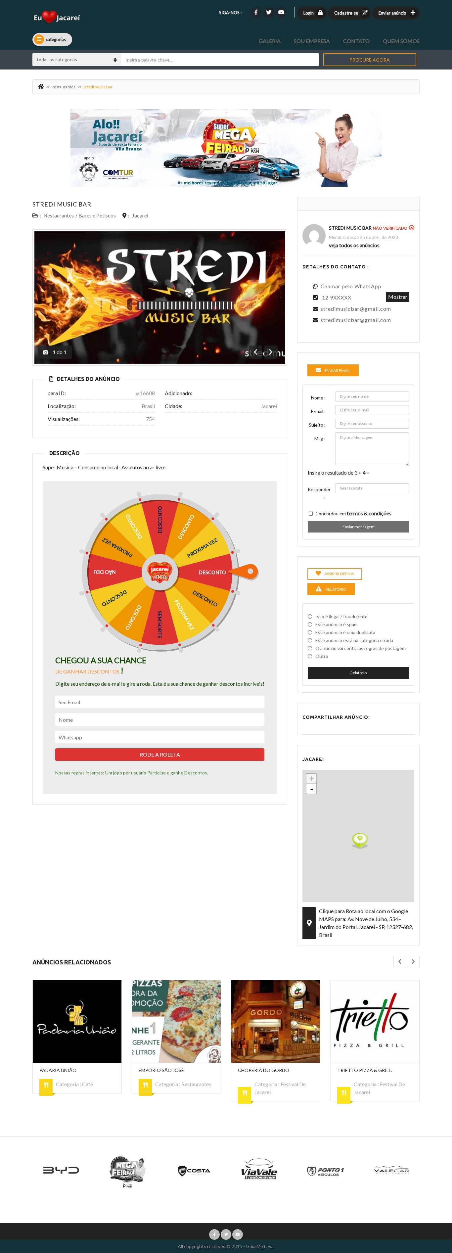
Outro (321, 656)
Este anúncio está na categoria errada (354, 640)
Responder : (319, 493)
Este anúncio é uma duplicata (345, 632)
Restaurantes (63, 86)
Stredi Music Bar (61, 204)
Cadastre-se (346, 13)
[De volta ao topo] (430, 1211)
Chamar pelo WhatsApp (351, 286)
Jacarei (140, 215)
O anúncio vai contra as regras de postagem (360, 648)
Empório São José (161, 1070)
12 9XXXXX (336, 297)
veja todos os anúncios (354, 245)
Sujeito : (317, 425)
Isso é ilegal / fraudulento (341, 616)
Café (87, 1084)
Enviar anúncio (392, 13)
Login (308, 13)
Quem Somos (401, 41)
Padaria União (57, 1070)
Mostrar (397, 297)
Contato (356, 41)
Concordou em (353, 513)
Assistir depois (339, 573)
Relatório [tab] (335, 589)
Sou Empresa (312, 41)
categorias (56, 39)
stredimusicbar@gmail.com (356, 308)
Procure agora (369, 60)
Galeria (270, 41)
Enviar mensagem (358, 526)
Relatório (358, 672)
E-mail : (318, 411)
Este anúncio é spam (336, 624)
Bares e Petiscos (97, 215)
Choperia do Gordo (263, 1070)
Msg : (320, 438)
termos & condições (369, 513)
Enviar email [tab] (337, 370)
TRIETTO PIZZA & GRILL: (364, 1070)
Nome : (318, 397)
